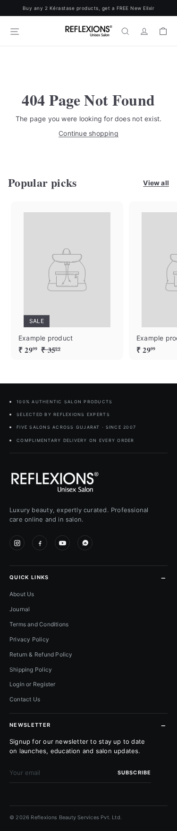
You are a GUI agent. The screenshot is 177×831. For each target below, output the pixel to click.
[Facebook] (39, 542)
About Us (21, 594)
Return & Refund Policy (41, 654)
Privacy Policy (29, 639)
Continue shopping (88, 133)
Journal (19, 609)
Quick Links (29, 577)
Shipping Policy (30, 669)
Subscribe (134, 772)
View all (156, 183)
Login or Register (32, 684)
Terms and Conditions (38, 624)
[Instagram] (17, 542)
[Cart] (162, 31)
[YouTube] (62, 542)
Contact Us (24, 699)
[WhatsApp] (85, 542)
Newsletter (30, 725)
